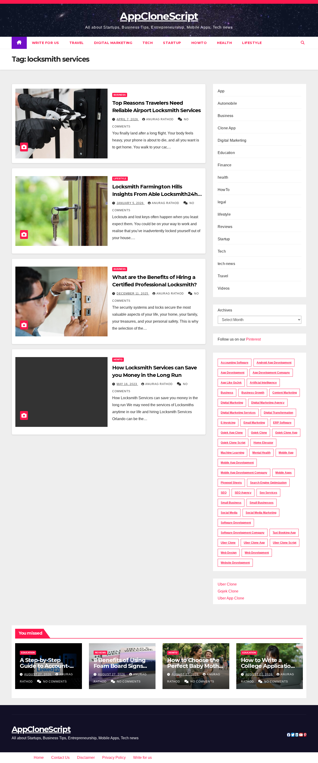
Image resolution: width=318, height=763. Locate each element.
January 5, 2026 (131, 203)
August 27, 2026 (38, 674)
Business (120, 95)
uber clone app (254, 542)
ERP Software (282, 422)
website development (235, 562)
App (221, 91)
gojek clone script (233, 442)
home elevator (263, 442)
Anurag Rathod (160, 119)
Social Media (229, 512)
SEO (224, 492)
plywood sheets (231, 482)
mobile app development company (244, 472)
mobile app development (237, 462)
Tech (147, 43)
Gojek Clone (259, 432)
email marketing (254, 422)
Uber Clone (227, 584)
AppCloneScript (159, 16)
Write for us (45, 43)
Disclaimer (86, 758)
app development (232, 372)
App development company (271, 372)
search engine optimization (268, 482)
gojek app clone (232, 432)
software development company (242, 532)
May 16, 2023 (127, 384)
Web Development (257, 552)
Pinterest (253, 339)
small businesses (262, 502)
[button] (302, 43)
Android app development (274, 362)
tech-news (226, 264)
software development (236, 522)
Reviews (225, 227)
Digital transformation (278, 412)
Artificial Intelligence (263, 382)
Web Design (229, 552)
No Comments (55, 681)
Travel (76, 43)
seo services (268, 492)
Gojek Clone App (286, 432)
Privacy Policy (114, 758)
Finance (224, 165)
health (224, 43)
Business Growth (252, 392)
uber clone (228, 542)
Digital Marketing (113, 43)
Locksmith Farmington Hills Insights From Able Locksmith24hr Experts (156, 194)
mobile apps (283, 472)
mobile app (286, 452)
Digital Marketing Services (238, 412)
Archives (225, 310)
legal (222, 202)
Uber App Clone (231, 598)
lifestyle (252, 43)
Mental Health (261, 452)
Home (39, 758)
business (227, 392)
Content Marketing (284, 392)
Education (226, 153)
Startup (172, 43)
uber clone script (284, 542)
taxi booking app (284, 532)
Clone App (227, 128)
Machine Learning (232, 452)
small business (231, 502)
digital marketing (232, 402)
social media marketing (261, 512)
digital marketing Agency (267, 402)
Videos (224, 288)
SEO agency (243, 492)
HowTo (199, 43)
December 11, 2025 (133, 293)
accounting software (234, 362)
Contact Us (60, 758)
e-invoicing (228, 422)
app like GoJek (231, 382)
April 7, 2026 (128, 119)
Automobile (227, 103)
